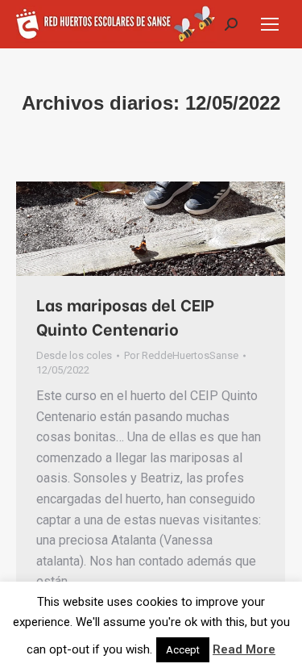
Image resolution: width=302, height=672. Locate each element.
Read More (244, 649)
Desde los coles (74, 355)
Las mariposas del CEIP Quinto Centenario (125, 316)
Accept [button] (183, 650)
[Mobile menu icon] (270, 24)
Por (181, 355)
